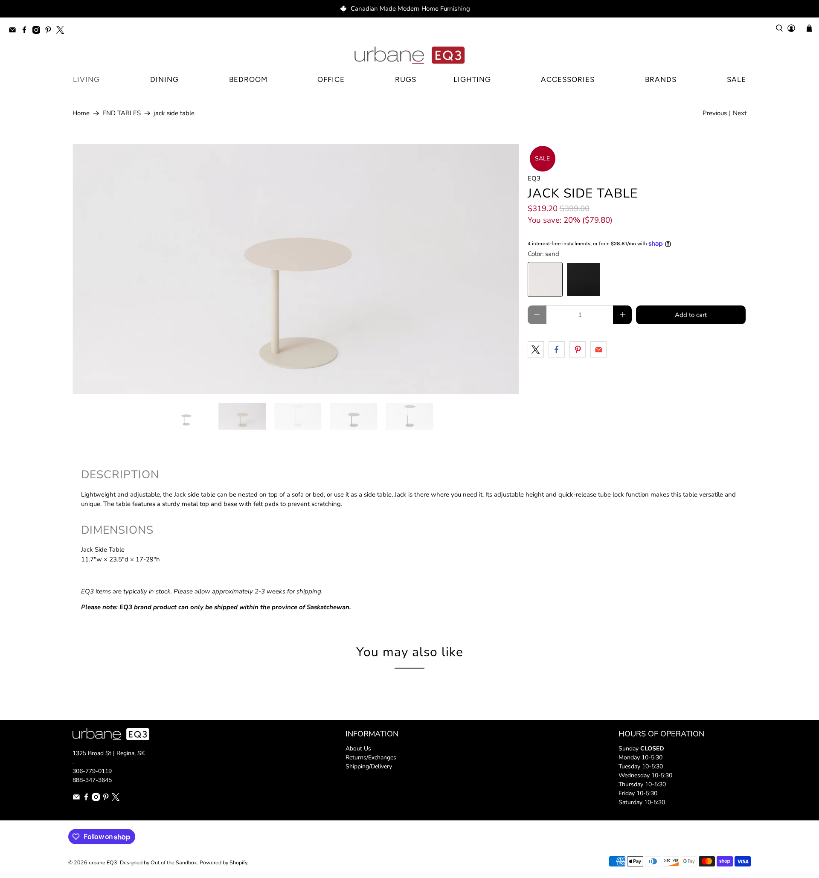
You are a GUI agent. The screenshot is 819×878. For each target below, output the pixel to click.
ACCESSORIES (568, 79)
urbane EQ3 (103, 862)
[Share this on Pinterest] (577, 349)
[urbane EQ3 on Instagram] (38, 31)
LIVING (86, 79)
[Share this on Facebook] (557, 349)
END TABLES (121, 113)
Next (739, 113)
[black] (583, 279)
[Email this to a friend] (598, 349)
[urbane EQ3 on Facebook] (26, 31)
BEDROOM (248, 79)
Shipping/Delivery (369, 766)
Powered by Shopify (223, 862)
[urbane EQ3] (409, 55)
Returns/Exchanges (371, 757)
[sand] (545, 279)
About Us (358, 748)
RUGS (405, 79)
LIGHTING (472, 79)
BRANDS (661, 79)
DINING (164, 79)
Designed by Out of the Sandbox (158, 862)
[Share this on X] (536, 349)
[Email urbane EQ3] (14, 31)
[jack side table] (296, 269)
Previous (715, 113)
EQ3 (534, 178)
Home (81, 113)
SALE (736, 79)
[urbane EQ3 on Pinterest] (50, 31)
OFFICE (331, 79)
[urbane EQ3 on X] (62, 31)
